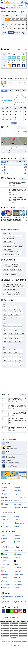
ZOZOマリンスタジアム (9, 292)
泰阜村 (15, 360)
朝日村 (20, 341)
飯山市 (5, 309)
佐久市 (20, 328)
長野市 (5, 306)
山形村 (15, 341)
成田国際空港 (13, 274)
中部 (8, 5)
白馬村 (5, 311)
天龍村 (10, 360)
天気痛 (4, 61)
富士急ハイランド (7, 294)
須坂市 (10, 306)
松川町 (10, 354)
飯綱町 (22, 317)
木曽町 (20, 365)
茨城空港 (19, 272)
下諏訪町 (10, 338)
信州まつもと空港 (7, 266)
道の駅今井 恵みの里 (8, 241)
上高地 (13, 286)
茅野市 (10, 328)
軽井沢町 (5, 336)
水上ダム (15, 246)
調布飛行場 (6, 274)
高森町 (15, 354)
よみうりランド (16, 294)
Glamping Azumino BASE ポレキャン (12, 254)
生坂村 (10, 341)
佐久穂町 (22, 333)
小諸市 (5, 328)
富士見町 (16, 338)
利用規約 (8, 641)
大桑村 (15, 365)
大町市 (20, 306)
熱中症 (4, 57)
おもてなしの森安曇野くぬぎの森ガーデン (13, 251)
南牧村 (5, 333)
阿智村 (5, 357)
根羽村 (15, 357)
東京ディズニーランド (8, 284)
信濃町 (11, 317)
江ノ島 (17, 292)
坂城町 (15, 311)
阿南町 (20, 354)
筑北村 (5, 343)
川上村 (21, 330)
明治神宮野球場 (7, 286)
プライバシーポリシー (16, 641)
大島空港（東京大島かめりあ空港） (11, 264)
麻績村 (5, 341)
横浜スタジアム (20, 286)
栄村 (4, 319)
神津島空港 (12, 269)
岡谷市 (15, 325)
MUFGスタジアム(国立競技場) (10, 289)
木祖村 (5, 365)
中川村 (21, 352)
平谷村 (10, 357)
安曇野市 (10, 330)
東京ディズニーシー (19, 284)
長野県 (14, 5)
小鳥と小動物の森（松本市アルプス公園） (13, 236)
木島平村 (16, 314)
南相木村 (10, 333)
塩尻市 (15, 328)
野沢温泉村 (6, 317)
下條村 (20, 357)
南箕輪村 (15, 352)
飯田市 (5, 349)
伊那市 (10, 349)
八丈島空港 (15, 266)
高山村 (5, 314)
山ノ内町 (10, 314)
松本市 (5, 325)
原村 (21, 338)
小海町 (16, 330)
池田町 (15, 309)
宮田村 (5, 354)
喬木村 (20, 360)
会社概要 (4, 641)
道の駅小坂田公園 (7, 246)
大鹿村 (10, 362)
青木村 (22, 336)
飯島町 (10, 352)
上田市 (10, 325)
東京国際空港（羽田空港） (9, 272)
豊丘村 (5, 362)
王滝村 (10, 365)
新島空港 (19, 269)
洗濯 (4, 65)
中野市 (15, 306)
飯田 (5, 167)
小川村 (16, 317)
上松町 (15, 362)
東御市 (5, 330)
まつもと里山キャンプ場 (9, 238)
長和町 (5, 338)
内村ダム (21, 246)
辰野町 (21, 349)
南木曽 (6, 173)
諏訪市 (20, 325)
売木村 (5, 360)
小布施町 (20, 311)
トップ (3, 5)
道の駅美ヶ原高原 (7, 249)
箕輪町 (5, 352)
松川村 (20, 309)
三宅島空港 (6, 269)
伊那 (5, 170)
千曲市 (10, 309)
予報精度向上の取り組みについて (13, 617)
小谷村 (10, 311)
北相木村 (16, 333)
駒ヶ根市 (15, 349)
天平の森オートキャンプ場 (9, 243)
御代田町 (11, 336)
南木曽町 (20, 362)
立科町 (16, 336)
